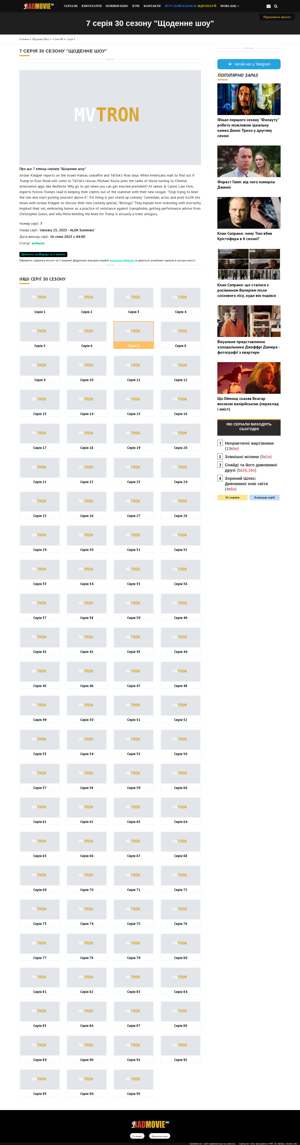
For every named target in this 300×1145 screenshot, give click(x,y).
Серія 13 (40, 413)
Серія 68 (180, 855)
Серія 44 (180, 651)
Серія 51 (133, 719)
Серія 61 (40, 821)
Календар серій (264, 497)
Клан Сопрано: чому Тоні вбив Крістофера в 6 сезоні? (244, 236)
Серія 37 (40, 617)
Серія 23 (133, 481)
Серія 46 (86, 685)
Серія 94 (86, 1093)
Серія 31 (133, 549)
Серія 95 (133, 1093)
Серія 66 (86, 855)
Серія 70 (86, 889)
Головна (24, 39)
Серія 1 (40, 311)
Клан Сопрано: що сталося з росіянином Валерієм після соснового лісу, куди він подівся (246, 290)
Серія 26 (86, 515)
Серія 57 (40, 787)
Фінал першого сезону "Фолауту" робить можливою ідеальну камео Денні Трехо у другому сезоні (248, 127)
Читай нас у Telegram (252, 64)
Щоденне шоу (40, 39)
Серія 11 (133, 379)
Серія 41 (40, 651)
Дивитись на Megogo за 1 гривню (43, 254)
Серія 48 (180, 685)
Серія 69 (40, 889)
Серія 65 (40, 855)
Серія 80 (180, 957)
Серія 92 (180, 1059)
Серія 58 (86, 787)
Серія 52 (180, 719)
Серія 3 (133, 311)
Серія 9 (40, 379)
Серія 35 (133, 583)
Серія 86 (86, 1025)
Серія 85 (40, 1025)
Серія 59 (133, 787)
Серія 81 (40, 991)
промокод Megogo (122, 260)
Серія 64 (180, 821)
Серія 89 (40, 1059)
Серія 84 (180, 991)
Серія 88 (180, 1025)
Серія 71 (133, 889)
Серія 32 (180, 549)
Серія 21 (40, 481)
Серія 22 (86, 481)
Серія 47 (133, 685)
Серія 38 (86, 617)
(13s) (249, 446)
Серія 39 (133, 617)
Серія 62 (86, 821)
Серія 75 (133, 923)
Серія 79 (133, 957)
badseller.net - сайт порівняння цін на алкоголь (212, 1144)
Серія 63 (133, 821)
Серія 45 (40, 685)
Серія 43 (133, 651)
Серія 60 (180, 787)
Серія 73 (40, 923)
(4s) (246, 483)
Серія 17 (40, 447)
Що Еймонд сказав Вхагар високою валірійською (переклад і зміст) (248, 404)
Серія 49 (40, 719)
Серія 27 (133, 515)
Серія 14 (86, 413)
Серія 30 (86, 549)
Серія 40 (180, 617)
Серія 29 (40, 549)
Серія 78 (86, 957)
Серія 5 (40, 345)
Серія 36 (180, 583)
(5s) (248, 456)
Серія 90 (86, 1059)
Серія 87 (133, 1025)
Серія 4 (180, 311)
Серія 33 (40, 583)
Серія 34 (86, 583)
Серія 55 (133, 753)
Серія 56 (180, 753)
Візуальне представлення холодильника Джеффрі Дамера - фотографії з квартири (248, 347)
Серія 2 (86, 311)
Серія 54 (86, 753)
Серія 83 (133, 991)
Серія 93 (40, 1093)
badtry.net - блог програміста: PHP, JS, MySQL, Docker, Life (268, 1144)
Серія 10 (86, 379)
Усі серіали (232, 497)
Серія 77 (40, 957)
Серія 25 (40, 515)
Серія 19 (133, 447)
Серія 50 (86, 719)
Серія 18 (86, 447)
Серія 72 (180, 889)
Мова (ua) (228, 6)
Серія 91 (133, 1059)
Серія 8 (180, 345)
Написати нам (160, 1136)
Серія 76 (180, 923)
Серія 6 (86, 345)
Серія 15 (133, 413)
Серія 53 (40, 753)
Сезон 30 (58, 39)
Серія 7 (71, 39)
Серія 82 (86, 991)
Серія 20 (180, 447)
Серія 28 (180, 515)
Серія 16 (180, 413)
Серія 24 (180, 481)
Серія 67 (133, 855)
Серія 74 (86, 923)
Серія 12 (180, 379)
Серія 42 (86, 651)
